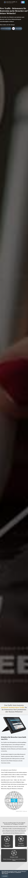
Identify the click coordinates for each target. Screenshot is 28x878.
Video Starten (18, 28)
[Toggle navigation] (23, 2)
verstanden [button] (5, 876)
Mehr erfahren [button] (5, 873)
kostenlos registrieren (5, 28)
